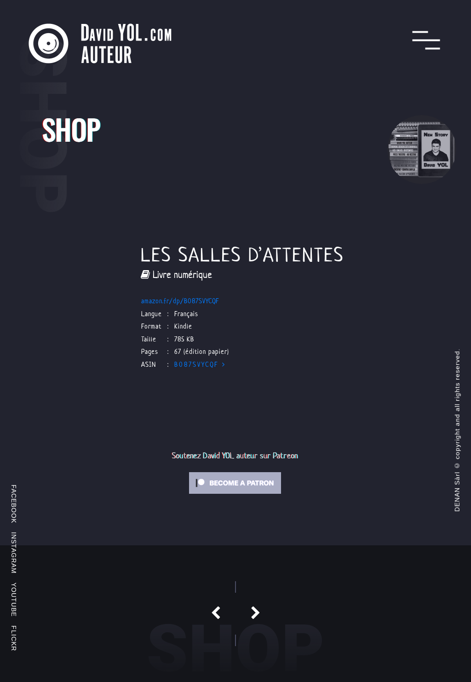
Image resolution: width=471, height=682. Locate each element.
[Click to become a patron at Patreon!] (235, 482)
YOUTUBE (13, 600)
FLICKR (13, 638)
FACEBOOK (13, 504)
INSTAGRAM (13, 553)
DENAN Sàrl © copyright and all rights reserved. (457, 430)
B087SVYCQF (198, 364)
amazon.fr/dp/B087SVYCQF (180, 300)
